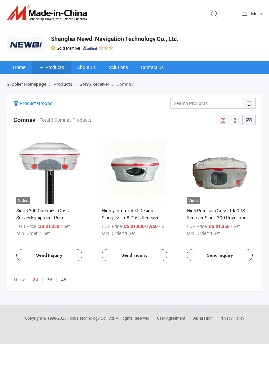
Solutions (118, 67)
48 (63, 280)
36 (49, 280)
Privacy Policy (231, 318)
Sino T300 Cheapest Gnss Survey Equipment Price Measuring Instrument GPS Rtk (47, 217)
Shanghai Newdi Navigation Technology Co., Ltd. (114, 39)
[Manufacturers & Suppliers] (48, 13)
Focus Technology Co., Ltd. (92, 318)
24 (35, 279)
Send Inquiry (49, 255)
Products (54, 67)
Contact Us (152, 67)
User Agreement (171, 318)
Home (19, 67)
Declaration (202, 318)
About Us (86, 67)
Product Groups (35, 103)
